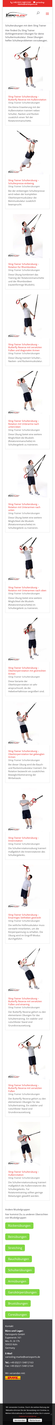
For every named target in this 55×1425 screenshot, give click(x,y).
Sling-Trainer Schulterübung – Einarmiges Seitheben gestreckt (24, 916)
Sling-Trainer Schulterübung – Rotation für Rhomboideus (23, 265)
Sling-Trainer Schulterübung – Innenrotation (23, 839)
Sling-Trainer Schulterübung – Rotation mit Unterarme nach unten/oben (23, 423)
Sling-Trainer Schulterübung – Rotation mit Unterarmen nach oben (27, 589)
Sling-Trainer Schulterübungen (24, 102)
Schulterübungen (20, 1270)
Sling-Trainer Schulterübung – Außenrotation (23, 1173)
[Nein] (51, 1414)
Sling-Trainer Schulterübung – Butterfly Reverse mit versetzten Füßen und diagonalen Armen (25, 347)
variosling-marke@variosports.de (22, 1356)
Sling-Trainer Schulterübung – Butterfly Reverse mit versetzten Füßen (25, 1088)
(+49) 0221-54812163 (22, 2)
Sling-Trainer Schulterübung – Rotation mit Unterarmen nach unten (24, 507)
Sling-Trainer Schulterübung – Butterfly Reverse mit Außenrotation (27, 98)
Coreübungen (17, 1315)
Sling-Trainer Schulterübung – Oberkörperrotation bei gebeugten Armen (26, 754)
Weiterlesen (35, 1420)
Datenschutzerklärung (27, 1416)
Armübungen (17, 1281)
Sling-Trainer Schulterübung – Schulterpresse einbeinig (23, 182)
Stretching (15, 1248)
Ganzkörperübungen (22, 1292)
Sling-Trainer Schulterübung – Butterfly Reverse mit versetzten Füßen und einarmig (25, 1001)
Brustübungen (18, 1303)
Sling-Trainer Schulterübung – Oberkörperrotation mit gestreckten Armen (27, 670)
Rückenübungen (19, 1226)
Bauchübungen (18, 1259)
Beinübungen (17, 1237)
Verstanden (19, 1420)
